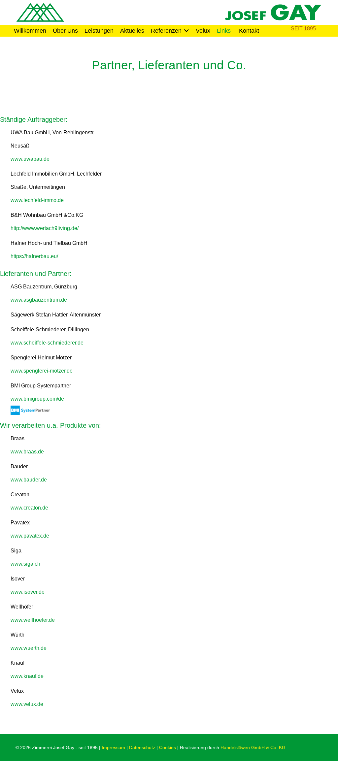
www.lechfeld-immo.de (37, 200)
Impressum (113, 747)
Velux (203, 30)
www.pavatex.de (30, 536)
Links (224, 30)
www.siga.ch (25, 564)
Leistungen (99, 30)
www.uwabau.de (30, 159)
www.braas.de (27, 451)
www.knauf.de (27, 676)
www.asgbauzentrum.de (39, 300)
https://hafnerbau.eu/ (34, 256)
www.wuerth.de (29, 648)
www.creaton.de (29, 508)
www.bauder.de (29, 479)
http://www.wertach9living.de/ (45, 228)
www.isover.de (28, 592)
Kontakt (249, 30)
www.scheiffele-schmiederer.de (47, 343)
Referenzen (166, 30)
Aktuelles (132, 30)
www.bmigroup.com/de (37, 399)
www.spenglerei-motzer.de (42, 371)
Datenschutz (142, 747)
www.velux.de (27, 704)
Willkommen (30, 30)
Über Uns (65, 30)
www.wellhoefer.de (33, 620)
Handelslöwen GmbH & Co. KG (253, 747)
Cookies (167, 747)
